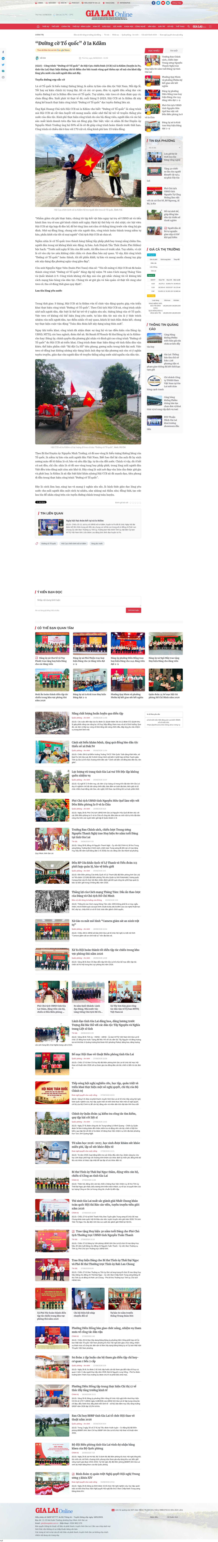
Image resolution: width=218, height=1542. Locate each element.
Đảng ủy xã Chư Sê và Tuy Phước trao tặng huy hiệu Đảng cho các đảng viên (51, 661)
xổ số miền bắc (152, 720)
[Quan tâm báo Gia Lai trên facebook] (153, 3)
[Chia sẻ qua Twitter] (3, 65)
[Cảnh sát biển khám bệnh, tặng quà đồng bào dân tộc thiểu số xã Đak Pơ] (52, 752)
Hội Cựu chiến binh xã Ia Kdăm (73, 543)
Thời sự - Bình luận (81, 26)
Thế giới (55, 26)
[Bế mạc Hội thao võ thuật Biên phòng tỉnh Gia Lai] (52, 1063)
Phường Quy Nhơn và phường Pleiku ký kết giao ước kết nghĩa (172, 81)
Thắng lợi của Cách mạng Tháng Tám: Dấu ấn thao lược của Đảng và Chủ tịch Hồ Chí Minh (106, 893)
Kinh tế (96, 26)
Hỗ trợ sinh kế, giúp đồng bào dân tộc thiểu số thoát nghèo (172, 216)
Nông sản (151, 255)
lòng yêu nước (97, 543)
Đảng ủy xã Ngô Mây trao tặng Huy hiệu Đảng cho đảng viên (164, 659)
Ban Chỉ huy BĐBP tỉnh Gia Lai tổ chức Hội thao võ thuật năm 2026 (103, 1417)
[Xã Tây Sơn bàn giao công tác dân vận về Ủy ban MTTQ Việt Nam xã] (124, 992)
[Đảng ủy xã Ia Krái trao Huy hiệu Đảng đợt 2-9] (152, 126)
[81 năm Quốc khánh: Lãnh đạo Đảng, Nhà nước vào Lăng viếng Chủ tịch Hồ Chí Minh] (88, 992)
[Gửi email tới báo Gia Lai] (168, 3)
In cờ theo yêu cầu (153, 714)
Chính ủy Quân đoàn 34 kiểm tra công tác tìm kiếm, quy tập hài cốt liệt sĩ (104, 1115)
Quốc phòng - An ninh (130, 35)
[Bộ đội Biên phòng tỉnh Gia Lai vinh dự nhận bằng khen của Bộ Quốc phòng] (52, 1454)
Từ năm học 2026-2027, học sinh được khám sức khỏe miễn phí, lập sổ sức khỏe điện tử (106, 1144)
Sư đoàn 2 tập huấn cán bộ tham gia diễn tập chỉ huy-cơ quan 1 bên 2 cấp (105, 1359)
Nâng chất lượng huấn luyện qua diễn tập (97, 713)
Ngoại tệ (151, 275)
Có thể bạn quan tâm (55, 628)
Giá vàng (151, 296)
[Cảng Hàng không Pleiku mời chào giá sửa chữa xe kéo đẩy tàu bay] (154, 338)
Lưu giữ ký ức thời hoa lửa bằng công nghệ (172, 157)
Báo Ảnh (52, 3)
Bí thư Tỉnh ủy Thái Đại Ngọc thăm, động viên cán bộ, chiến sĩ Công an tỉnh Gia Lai (105, 1173)
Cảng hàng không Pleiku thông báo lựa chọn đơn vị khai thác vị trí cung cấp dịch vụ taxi (164, 403)
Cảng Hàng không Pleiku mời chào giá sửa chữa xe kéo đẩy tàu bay (164, 340)
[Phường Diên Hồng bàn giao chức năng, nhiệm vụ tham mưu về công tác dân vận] (52, 1337)
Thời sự (45, 26)
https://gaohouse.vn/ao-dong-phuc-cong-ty (163, 725)
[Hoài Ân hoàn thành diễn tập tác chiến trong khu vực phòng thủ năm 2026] (52, 680)
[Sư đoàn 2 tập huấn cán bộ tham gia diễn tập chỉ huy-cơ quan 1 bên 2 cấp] (52, 1367)
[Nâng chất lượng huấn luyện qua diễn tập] (52, 723)
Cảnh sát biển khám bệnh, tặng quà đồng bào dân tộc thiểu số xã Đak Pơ (105, 744)
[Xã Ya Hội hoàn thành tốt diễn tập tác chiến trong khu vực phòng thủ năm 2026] (52, 959)
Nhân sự (115, 35)
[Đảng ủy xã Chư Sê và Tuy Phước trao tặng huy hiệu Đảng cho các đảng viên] (52, 643)
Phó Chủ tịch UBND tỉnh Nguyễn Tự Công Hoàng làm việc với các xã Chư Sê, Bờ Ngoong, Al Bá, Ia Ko (164, 196)
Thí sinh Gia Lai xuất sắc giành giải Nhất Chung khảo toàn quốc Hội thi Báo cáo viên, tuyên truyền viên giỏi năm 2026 (105, 1204)
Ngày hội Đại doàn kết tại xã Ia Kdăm (85, 520)
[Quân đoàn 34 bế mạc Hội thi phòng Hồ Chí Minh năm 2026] (166, 680)
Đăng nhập (176, 3)
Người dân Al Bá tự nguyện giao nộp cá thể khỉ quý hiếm (172, 233)
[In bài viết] (3, 77)
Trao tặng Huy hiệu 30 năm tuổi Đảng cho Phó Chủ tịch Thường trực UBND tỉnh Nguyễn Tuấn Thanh (105, 1233)
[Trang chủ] (38, 26)
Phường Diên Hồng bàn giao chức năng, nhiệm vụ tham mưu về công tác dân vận (106, 1330)
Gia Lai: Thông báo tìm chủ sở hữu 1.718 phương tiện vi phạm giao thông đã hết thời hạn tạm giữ (163, 362)
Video (40, 3)
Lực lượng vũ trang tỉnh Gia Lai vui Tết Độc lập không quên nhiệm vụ (105, 773)
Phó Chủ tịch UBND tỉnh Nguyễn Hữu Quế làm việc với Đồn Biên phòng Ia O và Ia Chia (164, 111)
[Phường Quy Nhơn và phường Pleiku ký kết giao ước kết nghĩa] (152, 80)
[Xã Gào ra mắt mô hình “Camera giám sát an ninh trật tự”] (52, 930)
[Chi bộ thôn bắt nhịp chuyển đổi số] (88, 1299)
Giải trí (161, 26)
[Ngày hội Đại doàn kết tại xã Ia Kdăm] (51, 527)
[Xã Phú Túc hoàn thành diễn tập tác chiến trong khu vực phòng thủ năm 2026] (51, 1299)
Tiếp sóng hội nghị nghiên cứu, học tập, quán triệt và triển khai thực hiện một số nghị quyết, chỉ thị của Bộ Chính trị (105, 1087)
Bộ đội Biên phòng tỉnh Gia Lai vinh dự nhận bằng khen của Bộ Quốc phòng (103, 1446)
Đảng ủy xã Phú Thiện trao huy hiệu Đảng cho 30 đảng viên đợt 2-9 (89, 661)
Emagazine (110, 3)
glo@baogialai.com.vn (49, 1523)
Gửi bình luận (133, 610)
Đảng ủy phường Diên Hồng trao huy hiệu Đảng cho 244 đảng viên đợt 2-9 (172, 95)
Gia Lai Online (54, 1510)
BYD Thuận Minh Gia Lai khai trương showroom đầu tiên (163, 423)
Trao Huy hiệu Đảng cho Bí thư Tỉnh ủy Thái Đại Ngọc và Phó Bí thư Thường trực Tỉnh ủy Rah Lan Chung (105, 1262)
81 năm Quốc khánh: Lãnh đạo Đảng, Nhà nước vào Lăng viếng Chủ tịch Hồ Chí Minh (88, 1009)
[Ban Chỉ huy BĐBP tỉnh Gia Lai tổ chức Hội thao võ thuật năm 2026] (52, 1425)
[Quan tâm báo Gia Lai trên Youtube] (163, 3)
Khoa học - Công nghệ (134, 26)
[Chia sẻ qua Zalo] (3, 58)
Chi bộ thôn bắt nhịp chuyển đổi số (84, 1314)
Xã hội (170, 26)
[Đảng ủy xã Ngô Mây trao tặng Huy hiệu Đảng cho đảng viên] (166, 643)
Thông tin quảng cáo (164, 327)
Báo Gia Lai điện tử (109, 15)
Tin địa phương (162, 141)
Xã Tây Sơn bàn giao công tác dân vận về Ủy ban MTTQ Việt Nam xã (124, 1009)
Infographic (125, 3)
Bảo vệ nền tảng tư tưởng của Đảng (87, 35)
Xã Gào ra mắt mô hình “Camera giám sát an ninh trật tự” (105, 922)
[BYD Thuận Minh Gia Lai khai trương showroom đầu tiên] (154, 420)
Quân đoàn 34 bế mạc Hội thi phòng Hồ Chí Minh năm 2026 (164, 696)
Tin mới (174, 50)
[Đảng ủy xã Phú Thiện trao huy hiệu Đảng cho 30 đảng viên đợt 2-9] (90, 643)
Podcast (75, 3)
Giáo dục (106, 26)
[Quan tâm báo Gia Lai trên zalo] (158, 3)
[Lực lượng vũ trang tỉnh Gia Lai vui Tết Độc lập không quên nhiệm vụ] (52, 781)
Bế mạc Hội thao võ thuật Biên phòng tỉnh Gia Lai (103, 1054)
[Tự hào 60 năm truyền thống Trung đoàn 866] (124, 1299)
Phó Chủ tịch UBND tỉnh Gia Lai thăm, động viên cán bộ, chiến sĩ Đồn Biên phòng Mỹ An (51, 1009)
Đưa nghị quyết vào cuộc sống (171, 35)
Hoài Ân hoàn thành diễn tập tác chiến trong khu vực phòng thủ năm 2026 (51, 697)
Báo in (63, 3)
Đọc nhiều (154, 50)
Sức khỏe (117, 26)
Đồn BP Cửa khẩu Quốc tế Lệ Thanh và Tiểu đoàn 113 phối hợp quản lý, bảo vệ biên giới (104, 864)
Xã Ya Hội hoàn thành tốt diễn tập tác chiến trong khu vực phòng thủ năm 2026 (105, 951)
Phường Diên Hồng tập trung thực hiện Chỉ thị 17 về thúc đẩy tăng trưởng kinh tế (104, 1388)
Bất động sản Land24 (166, 720)
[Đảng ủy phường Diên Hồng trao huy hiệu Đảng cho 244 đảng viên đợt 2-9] (152, 95)
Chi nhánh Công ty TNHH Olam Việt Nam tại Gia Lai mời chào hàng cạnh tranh (163, 383)
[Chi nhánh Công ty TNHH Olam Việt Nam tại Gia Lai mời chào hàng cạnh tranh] (154, 381)
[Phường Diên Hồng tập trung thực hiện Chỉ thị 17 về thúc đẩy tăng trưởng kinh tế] (52, 1396)
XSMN (178, 720)
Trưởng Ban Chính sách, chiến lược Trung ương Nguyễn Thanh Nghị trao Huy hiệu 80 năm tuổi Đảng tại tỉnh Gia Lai (163, 64)
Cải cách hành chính (149, 35)
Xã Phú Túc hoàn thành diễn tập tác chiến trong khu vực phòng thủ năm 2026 (51, 1316)
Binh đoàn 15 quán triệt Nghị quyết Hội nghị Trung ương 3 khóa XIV (106, 1475)
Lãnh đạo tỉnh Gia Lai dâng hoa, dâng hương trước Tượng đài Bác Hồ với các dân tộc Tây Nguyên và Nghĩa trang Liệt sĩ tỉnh (106, 1025)
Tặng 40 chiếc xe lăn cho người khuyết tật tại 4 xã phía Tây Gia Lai (164, 174)
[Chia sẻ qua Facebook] (3, 52)
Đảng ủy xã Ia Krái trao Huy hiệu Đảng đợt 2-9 (172, 125)
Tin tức (106, 35)
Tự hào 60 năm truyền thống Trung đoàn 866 (121, 1314)
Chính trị (65, 26)
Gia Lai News (199, 26)
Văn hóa (152, 26)
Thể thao (180, 26)
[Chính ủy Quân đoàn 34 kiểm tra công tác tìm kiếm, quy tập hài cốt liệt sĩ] (52, 1123)
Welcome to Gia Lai (92, 3)
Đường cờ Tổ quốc (49, 543)
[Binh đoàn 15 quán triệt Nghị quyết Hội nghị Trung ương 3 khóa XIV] (52, 1483)
